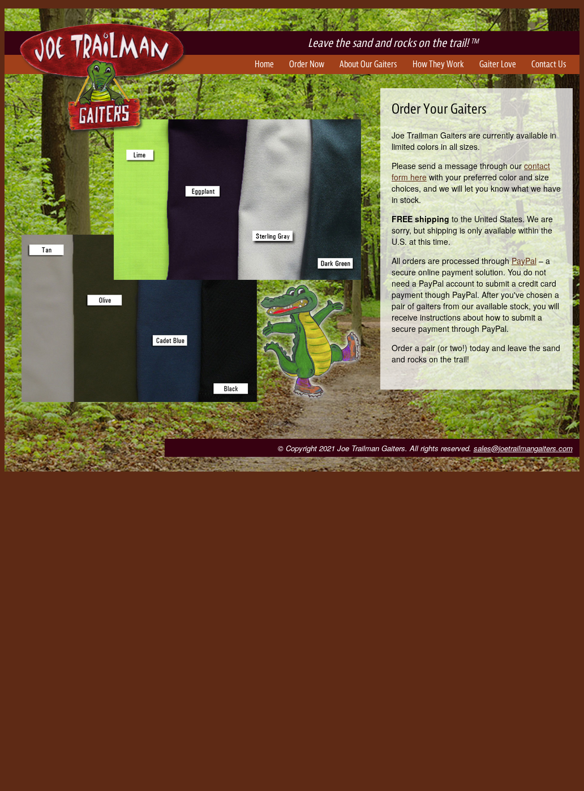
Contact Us (548, 64)
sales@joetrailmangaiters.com (523, 448)
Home (264, 64)
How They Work (438, 64)
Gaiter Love (497, 64)
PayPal (524, 260)
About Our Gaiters (368, 64)
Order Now (306, 64)
